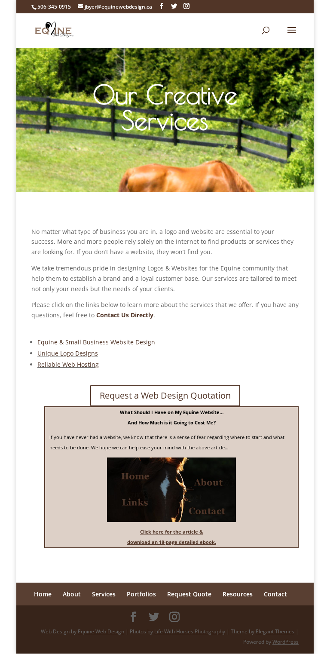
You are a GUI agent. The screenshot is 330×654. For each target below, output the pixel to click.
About (72, 594)
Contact (275, 594)
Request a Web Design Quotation (165, 395)
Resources (238, 594)
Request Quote (189, 594)
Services (104, 594)
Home (43, 594)
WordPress (285, 641)
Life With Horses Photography (189, 631)
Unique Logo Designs (67, 353)
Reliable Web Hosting (68, 364)
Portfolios (141, 594)
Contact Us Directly (124, 315)
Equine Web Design (101, 631)
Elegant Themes (275, 631)
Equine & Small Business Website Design (96, 342)
